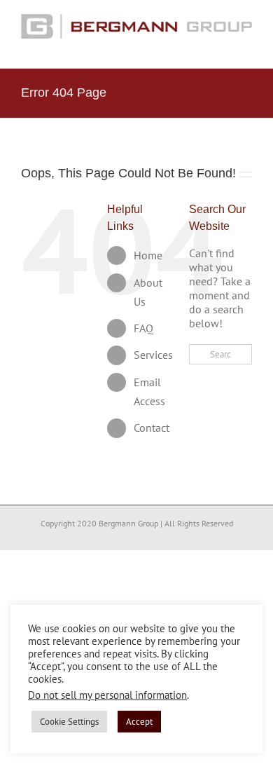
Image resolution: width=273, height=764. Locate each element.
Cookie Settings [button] (69, 722)
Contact (151, 428)
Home (148, 255)
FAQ (143, 328)
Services (153, 355)
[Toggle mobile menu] (246, 46)
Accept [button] (139, 722)
